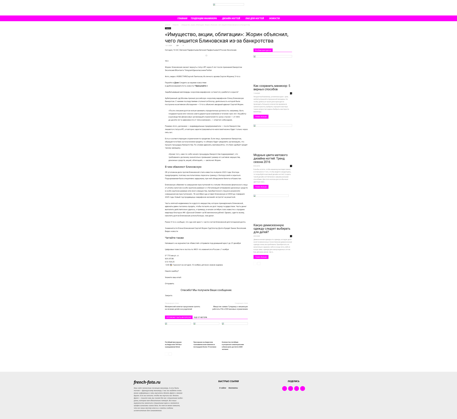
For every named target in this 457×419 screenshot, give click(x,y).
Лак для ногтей (254, 18)
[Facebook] (284, 388)
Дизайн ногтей (231, 18)
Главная (182, 18)
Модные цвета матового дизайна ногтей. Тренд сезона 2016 (270, 158)
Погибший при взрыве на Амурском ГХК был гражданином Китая (173, 344)
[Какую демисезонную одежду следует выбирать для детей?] (272, 208)
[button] (289, 18)
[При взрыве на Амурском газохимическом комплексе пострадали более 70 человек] (206, 331)
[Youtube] (302, 388)
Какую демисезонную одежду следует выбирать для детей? (271, 228)
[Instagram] (290, 388)
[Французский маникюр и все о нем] (228, 8)
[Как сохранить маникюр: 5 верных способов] (272, 69)
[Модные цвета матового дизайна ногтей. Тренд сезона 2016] (272, 138)
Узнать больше (261, 117)
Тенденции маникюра (204, 18)
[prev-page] (166, 354)
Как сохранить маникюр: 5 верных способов (271, 87)
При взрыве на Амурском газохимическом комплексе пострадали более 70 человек (204, 344)
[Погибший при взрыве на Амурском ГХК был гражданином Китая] (178, 331)
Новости (274, 18)
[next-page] (170, 354)
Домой (167, 25)
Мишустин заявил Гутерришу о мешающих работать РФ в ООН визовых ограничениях (230, 307)
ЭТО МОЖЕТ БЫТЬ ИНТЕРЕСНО (178, 317)
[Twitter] (296, 388)
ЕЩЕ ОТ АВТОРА (200, 317)
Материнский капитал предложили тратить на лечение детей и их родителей (182, 307)
